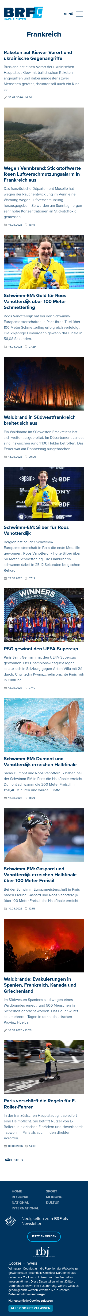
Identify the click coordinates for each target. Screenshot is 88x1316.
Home (17, 1191)
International (25, 1208)
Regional (20, 1197)
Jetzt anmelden (44, 1236)
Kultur (53, 1202)
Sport (51, 1191)
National (20, 1202)
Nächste (12, 1160)
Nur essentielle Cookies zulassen (30, 1301)
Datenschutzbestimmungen (27, 1294)
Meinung (54, 1197)
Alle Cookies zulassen (30, 1308)
